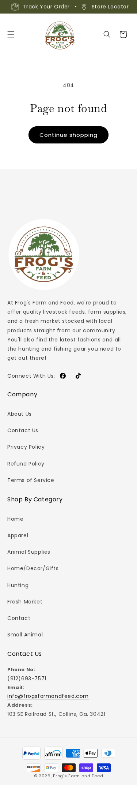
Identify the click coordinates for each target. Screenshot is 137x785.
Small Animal (25, 634)
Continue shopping (68, 135)
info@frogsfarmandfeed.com (48, 696)
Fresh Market (24, 601)
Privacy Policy (26, 447)
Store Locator (110, 6)
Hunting (17, 585)
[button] (11, 34)
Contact (18, 618)
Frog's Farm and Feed (78, 776)
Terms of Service (30, 480)
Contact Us (22, 430)
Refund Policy (26, 463)
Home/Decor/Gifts (33, 568)
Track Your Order (46, 6)
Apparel (17, 535)
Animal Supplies (28, 552)
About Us (19, 414)
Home (15, 519)
